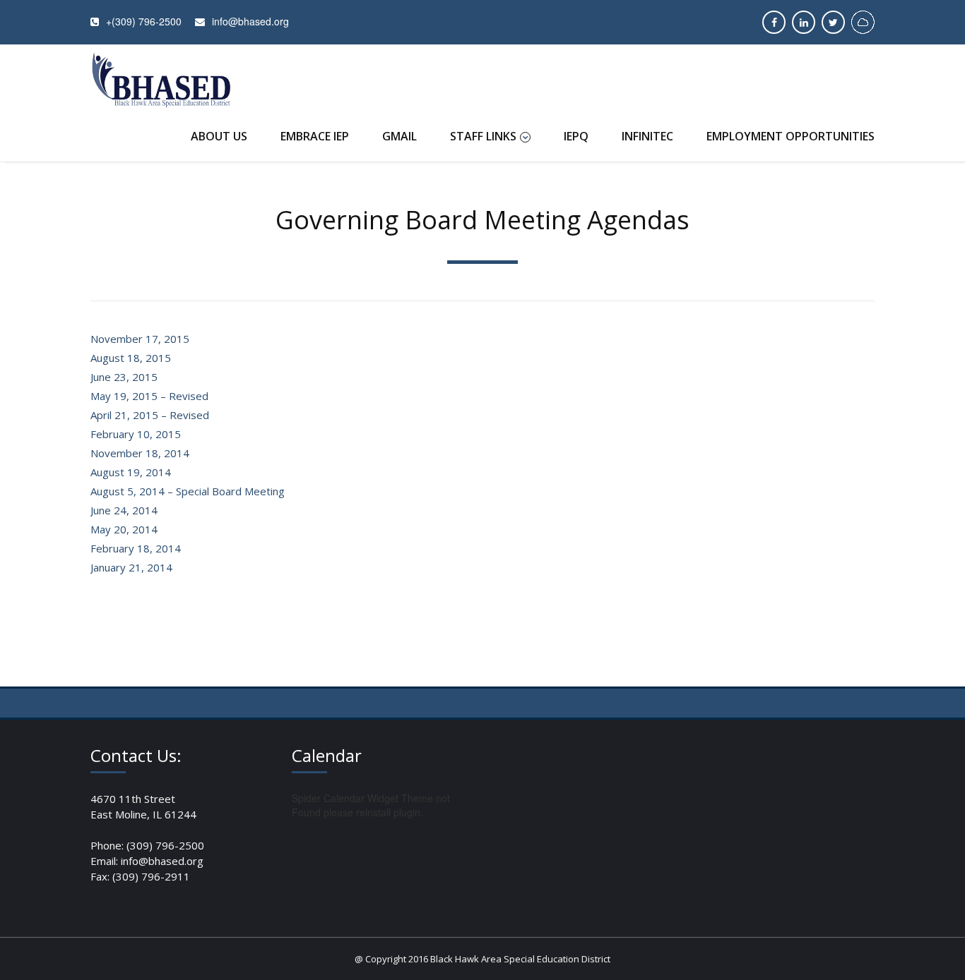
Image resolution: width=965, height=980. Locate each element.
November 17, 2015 (139, 339)
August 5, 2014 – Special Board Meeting (187, 491)
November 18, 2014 (139, 453)
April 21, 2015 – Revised (149, 415)
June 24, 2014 (124, 510)
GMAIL (399, 136)
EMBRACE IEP (314, 136)
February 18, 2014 (135, 548)
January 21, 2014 (131, 567)
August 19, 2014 (130, 472)
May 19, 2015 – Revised (149, 396)
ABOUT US (219, 136)
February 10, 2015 (135, 434)
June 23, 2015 (124, 377)
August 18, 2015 (130, 358)
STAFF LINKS (483, 136)
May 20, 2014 (124, 529)
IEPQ (576, 136)
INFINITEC (647, 136)
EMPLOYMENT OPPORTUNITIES (790, 136)
